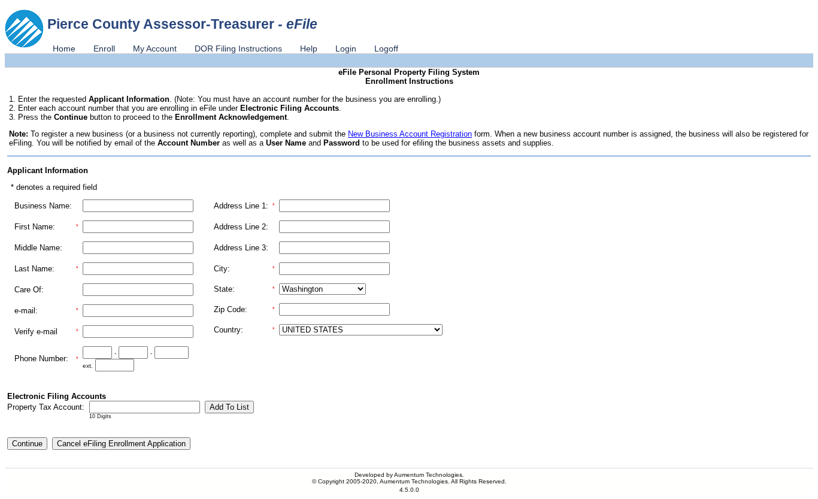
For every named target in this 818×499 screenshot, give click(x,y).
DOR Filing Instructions (238, 48)
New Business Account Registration (410, 133)
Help (308, 48)
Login (345, 48)
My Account (155, 48)
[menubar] (225, 48)
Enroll (104, 48)
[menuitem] (64, 48)
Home (64, 48)
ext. (88, 365)
